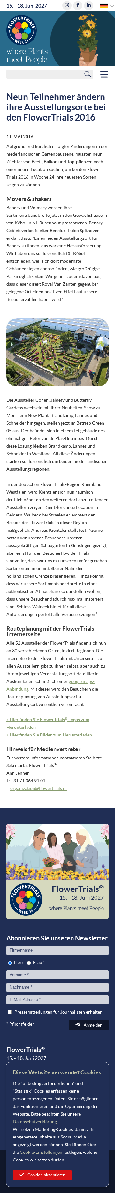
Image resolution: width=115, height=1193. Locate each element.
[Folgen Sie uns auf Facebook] (77, 5)
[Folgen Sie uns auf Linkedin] (88, 5)
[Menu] (104, 74)
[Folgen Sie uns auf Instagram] (67, 5)
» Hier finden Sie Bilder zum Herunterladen (49, 734)
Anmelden (93, 1025)
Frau (37, 962)
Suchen (88, 74)
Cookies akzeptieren (46, 1175)
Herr (19, 962)
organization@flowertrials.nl (38, 788)
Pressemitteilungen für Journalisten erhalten (58, 1011)
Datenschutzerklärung (35, 1121)
